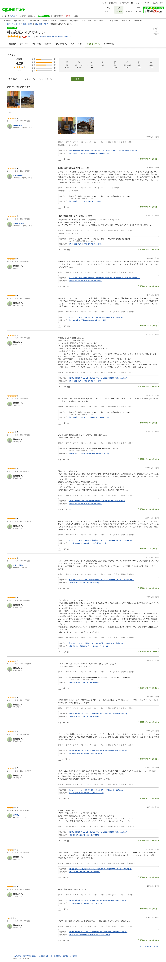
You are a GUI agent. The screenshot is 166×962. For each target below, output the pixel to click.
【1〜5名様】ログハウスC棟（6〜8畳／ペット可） (85, 201)
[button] (13, 99)
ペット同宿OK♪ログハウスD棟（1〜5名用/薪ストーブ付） (88, 543)
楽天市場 (147, 3)
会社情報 (17, 956)
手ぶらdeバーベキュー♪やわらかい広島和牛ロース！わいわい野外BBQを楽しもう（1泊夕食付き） (101, 540)
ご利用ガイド (113, 3)
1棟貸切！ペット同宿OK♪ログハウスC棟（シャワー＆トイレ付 (89, 646)
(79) (61, 43)
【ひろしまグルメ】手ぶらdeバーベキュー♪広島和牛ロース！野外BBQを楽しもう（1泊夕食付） (100, 869)
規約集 (65, 956)
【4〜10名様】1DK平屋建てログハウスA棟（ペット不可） (88, 320)
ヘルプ (104, 3)
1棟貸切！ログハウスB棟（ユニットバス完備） (84, 583)
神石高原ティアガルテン (26, 32)
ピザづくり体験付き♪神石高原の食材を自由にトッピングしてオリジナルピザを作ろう (97, 501)
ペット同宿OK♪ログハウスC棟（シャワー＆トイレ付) (86, 753)
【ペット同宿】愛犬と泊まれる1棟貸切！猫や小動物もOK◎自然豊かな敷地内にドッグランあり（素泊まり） (104, 278)
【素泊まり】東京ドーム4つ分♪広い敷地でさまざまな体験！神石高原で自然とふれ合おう (98, 378)
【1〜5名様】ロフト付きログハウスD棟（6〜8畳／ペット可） (89, 153)
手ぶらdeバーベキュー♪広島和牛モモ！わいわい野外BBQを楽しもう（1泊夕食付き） (97, 317)
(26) (93, 43)
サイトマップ (124, 3)
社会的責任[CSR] (45, 956)
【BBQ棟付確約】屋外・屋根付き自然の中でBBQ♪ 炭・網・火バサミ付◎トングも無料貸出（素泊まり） (103, 150)
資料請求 (73, 956)
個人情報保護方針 (30, 956)
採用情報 (57, 956)
